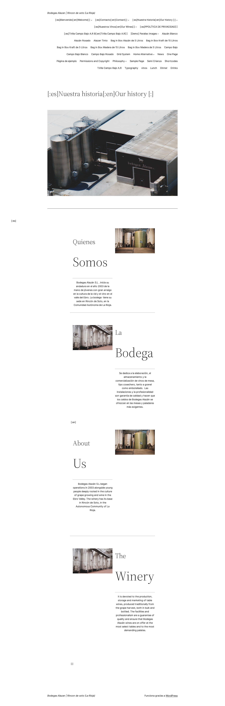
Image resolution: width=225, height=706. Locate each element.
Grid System (123, 54)
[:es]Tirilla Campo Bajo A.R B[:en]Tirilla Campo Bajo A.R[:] (96, 33)
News (161, 54)
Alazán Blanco (170, 33)
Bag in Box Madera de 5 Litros (144, 47)
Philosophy (119, 61)
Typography (131, 68)
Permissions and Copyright (95, 61)
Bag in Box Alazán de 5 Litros (127, 40)
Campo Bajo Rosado (102, 54)
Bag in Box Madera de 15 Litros (107, 47)
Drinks (174, 68)
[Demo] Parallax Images (144, 33)
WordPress (172, 695)
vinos (144, 68)
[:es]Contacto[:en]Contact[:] (111, 19)
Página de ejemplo (67, 61)
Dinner (163, 68)
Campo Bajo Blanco (77, 54)
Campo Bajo (171, 47)
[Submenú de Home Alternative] (153, 54)
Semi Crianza (154, 61)
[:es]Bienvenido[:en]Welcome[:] (72, 19)
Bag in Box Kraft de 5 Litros (72, 47)
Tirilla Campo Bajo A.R (109, 68)
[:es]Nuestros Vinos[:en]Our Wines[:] (114, 26)
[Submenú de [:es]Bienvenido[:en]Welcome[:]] (91, 20)
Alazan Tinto (101, 40)
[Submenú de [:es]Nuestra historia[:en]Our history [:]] (177, 20)
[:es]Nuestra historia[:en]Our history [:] (154, 19)
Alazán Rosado (82, 40)
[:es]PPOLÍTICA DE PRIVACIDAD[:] (159, 26)
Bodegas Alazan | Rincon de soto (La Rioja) (71, 13)
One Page (172, 54)
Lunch (153, 68)
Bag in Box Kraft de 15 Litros (162, 40)
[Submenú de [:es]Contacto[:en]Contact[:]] (128, 20)
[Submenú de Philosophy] (126, 61)
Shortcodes (171, 61)
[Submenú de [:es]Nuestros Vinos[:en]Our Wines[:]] (136, 27)
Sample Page (137, 61)
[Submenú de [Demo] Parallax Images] (158, 33)
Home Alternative (142, 54)
